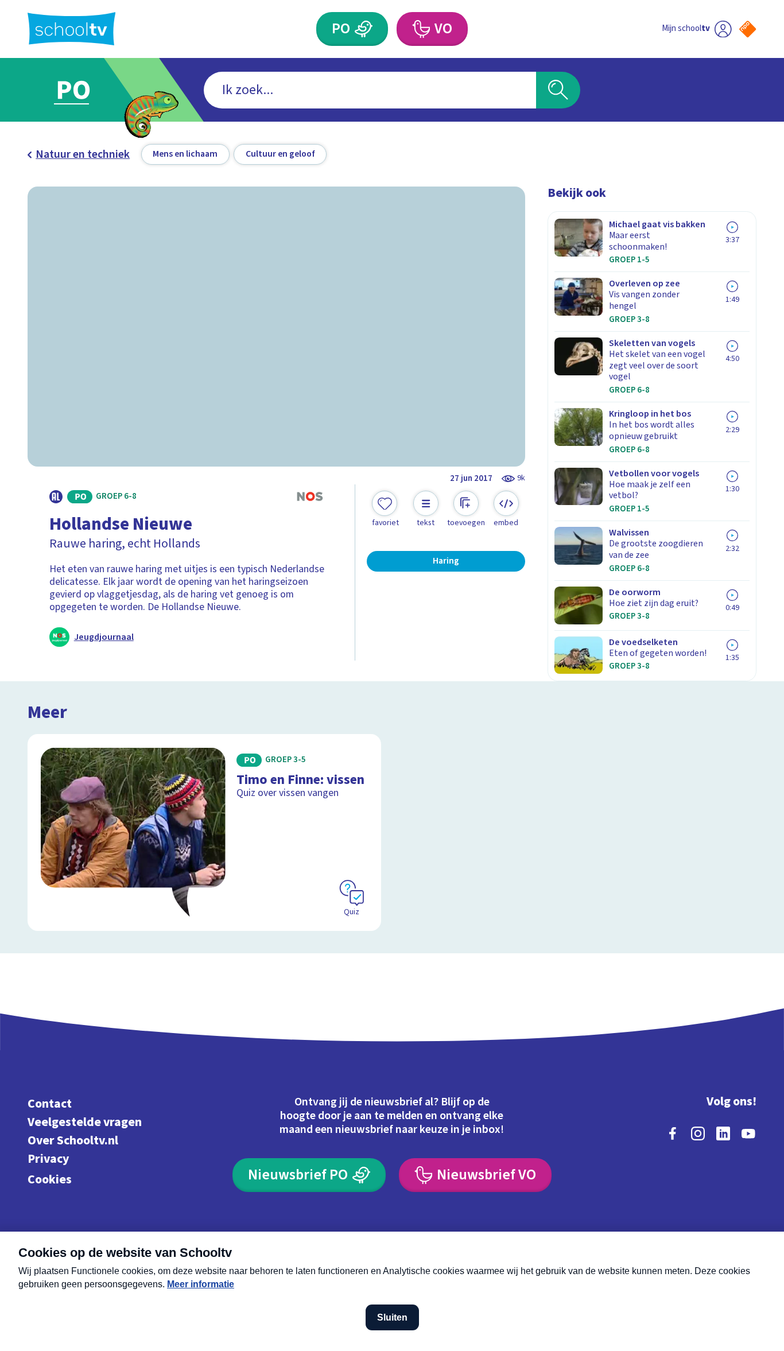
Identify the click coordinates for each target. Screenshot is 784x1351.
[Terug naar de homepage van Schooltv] (72, 28)
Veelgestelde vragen (85, 1122)
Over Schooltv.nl (73, 1141)
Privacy (48, 1159)
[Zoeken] (558, 90)
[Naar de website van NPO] (747, 29)
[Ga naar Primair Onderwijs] (84, 90)
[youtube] (748, 1133)
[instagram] (698, 1133)
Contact (50, 1104)
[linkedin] (723, 1133)
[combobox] (370, 90)
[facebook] (672, 1133)
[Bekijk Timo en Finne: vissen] (204, 832)
